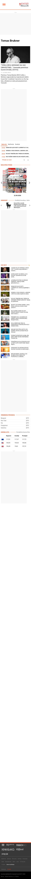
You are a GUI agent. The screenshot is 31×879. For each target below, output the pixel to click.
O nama (3, 864)
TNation (17, 876)
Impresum (3, 869)
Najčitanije (11, 144)
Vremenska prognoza (8, 415)
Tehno (13, 861)
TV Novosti (22, 861)
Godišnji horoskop (20, 200)
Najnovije (4, 144)
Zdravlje (9, 858)
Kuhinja (19, 858)
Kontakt (9, 869)
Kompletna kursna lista (23, 432)
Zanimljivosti (8, 861)
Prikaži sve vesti (7, 160)
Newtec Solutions (9, 876)
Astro (28, 200)
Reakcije (17, 144)
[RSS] (29, 265)
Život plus (14, 858)
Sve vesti (4, 265)
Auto (18, 861)
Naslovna (3, 858)
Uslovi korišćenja (10, 864)
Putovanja (25, 858)
